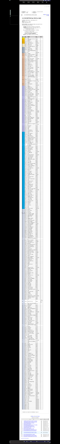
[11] (28, 438)
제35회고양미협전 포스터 (27, 427)
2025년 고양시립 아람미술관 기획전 (29, 428)
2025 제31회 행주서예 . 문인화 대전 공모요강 (30, 429)
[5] (23, 438)
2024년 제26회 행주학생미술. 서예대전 (29, 434)
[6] (24, 438)
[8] (25, 438)
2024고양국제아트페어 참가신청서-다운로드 (30, 435)
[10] (26, 438)
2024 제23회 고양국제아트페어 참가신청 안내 (30, 436)
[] (27, 438)
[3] (22, 438)
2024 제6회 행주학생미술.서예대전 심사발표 (30, 432)
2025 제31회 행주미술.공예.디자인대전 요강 (30, 430)
